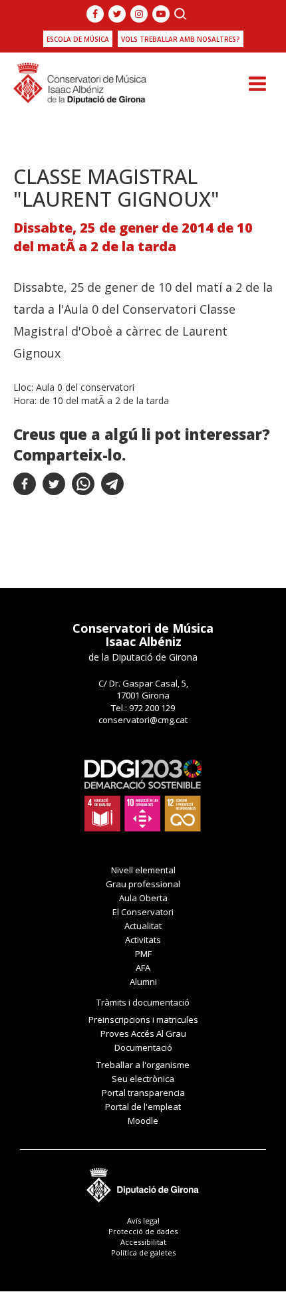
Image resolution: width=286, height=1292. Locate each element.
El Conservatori (143, 912)
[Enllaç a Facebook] (95, 14)
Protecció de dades (143, 1231)
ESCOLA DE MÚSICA (78, 39)
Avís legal (143, 1221)
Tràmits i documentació (143, 1002)
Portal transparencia (143, 1093)
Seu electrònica (143, 1079)
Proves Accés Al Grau (143, 1033)
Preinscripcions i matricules (143, 1019)
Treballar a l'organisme (143, 1065)
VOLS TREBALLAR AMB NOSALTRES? (180, 39)
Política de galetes (143, 1252)
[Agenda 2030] (143, 794)
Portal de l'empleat (143, 1107)
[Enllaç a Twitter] (117, 14)
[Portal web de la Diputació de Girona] (143, 1181)
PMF (143, 954)
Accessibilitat (143, 1242)
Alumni (143, 982)
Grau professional (143, 884)
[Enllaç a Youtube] (161, 14)
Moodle (143, 1121)
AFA (143, 968)
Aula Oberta (143, 898)
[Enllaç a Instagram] (139, 14)
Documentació (143, 1047)
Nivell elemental (143, 870)
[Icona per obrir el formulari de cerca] (180, 14)
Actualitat (143, 926)
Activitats (143, 940)
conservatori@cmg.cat (143, 720)
